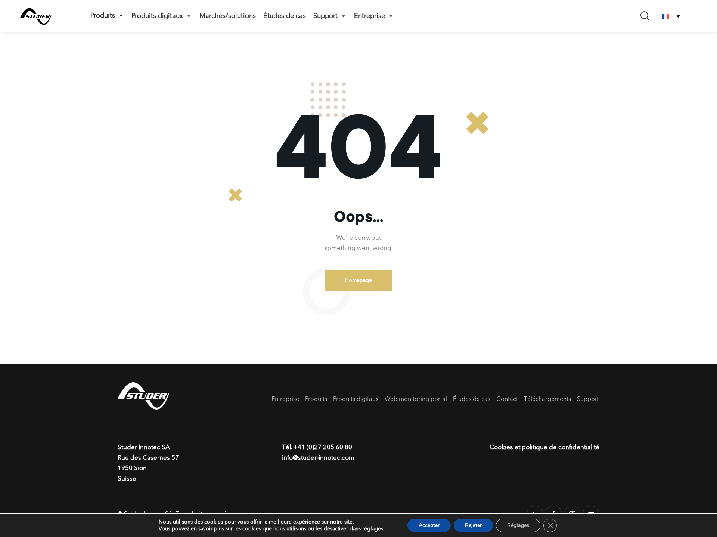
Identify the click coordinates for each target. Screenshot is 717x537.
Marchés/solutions (227, 16)
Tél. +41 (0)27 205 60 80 (317, 447)
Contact (507, 399)
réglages (372, 528)
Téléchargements (547, 399)
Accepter (429, 525)
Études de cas (284, 16)
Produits (102, 15)
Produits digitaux (157, 16)
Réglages (518, 525)
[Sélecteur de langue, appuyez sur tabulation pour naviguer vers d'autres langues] (671, 16)
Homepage (358, 280)
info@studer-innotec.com (318, 458)
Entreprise (369, 16)
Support (325, 16)
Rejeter (473, 525)
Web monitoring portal (416, 399)
